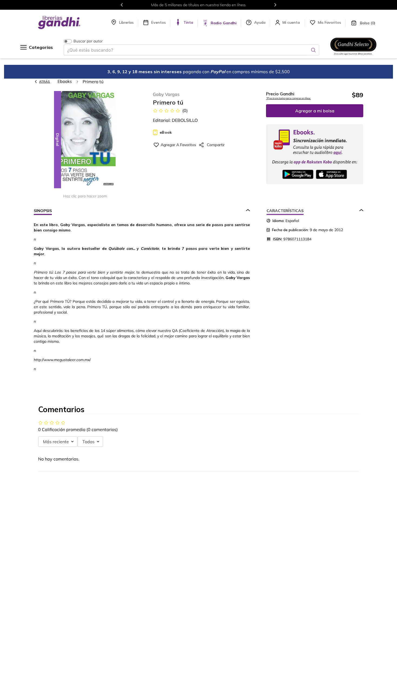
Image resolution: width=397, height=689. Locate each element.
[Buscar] (313, 50)
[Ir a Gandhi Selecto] (353, 56)
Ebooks (65, 81)
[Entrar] (291, 22)
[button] (85, 140)
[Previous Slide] (122, 5)
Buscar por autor (88, 41)
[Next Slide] (275, 5)
